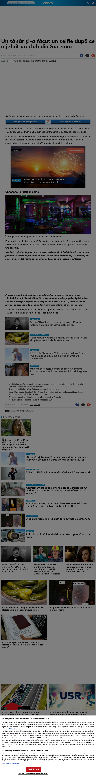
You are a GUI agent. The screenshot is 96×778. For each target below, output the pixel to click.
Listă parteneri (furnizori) (10, 763)
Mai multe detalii (14, 729)
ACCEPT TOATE (33, 769)
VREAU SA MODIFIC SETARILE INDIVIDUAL (33, 774)
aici (27, 740)
